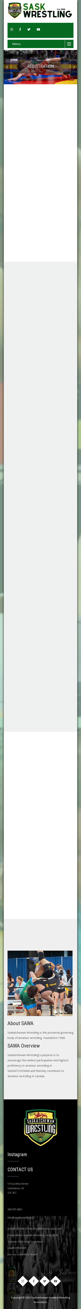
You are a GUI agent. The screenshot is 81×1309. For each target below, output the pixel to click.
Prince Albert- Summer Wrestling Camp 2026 (32, 1235)
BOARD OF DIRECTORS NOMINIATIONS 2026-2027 (35, 1228)
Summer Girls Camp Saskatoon (25, 1241)
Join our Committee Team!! (22, 1254)
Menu (16, 44)
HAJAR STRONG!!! (17, 1248)
